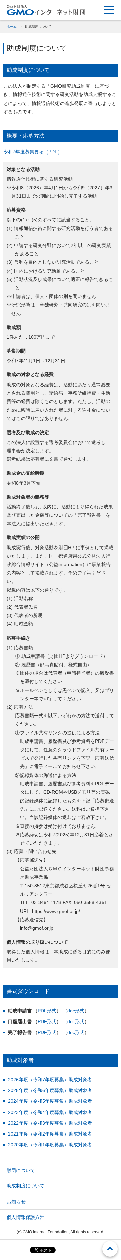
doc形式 (75, 1010)
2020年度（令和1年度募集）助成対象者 (50, 1144)
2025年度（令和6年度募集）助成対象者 (50, 1090)
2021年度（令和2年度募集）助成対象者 (50, 1134)
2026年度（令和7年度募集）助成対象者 (50, 1079)
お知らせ (16, 1201)
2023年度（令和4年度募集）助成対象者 (50, 1112)
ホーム (12, 26)
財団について (21, 1170)
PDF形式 (47, 1010)
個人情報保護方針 (25, 1217)
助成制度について (25, 1185)
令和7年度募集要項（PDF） (33, 152)
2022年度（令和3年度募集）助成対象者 (50, 1123)
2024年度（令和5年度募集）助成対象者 (50, 1101)
